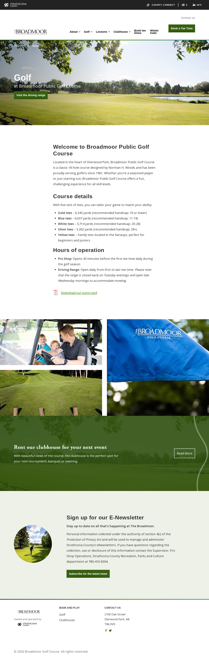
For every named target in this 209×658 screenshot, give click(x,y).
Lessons (101, 32)
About (74, 32)
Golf (87, 32)
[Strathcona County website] (15, 5)
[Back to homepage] (31, 32)
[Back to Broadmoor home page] (36, 611)
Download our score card (79, 293)
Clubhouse (121, 32)
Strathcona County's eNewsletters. (92, 545)
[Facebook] (106, 630)
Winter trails (154, 31)
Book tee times (140, 31)
